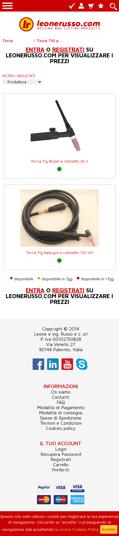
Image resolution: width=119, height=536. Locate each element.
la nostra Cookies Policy (77, 529)
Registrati (61, 459)
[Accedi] (82, 6)
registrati (68, 49)
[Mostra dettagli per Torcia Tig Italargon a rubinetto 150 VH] (59, 240)
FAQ (61, 402)
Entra (35, 49)
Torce (7, 41)
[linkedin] (52, 368)
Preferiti (60, 469)
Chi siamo (60, 391)
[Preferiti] (101, 6)
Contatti (60, 397)
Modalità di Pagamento (61, 407)
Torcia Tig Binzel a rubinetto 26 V (59, 161)
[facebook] (37, 368)
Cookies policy (61, 428)
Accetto (109, 529)
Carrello (60, 464)
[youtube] (66, 368)
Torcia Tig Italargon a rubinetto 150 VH (59, 252)
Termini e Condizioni (61, 423)
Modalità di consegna (60, 412)
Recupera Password (60, 454)
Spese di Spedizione (60, 417)
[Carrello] (92, 6)
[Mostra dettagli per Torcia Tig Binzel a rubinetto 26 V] (59, 149)
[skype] (81, 368)
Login (60, 449)
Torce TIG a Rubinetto (51, 41)
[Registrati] (72, 6)
